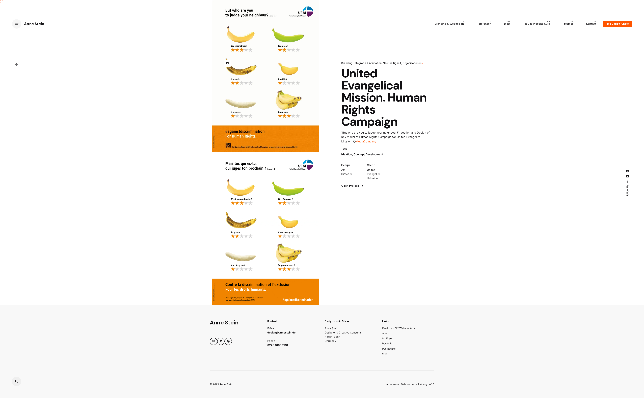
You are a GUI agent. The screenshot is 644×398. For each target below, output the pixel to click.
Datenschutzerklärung (414, 384)
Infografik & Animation (368, 63)
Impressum (392, 384)
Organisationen (411, 63)
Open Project (350, 186)
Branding (347, 63)
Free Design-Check (617, 23)
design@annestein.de (281, 332)
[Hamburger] (16, 24)
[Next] (621, 354)
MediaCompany (366, 141)
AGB (431, 384)
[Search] (16, 381)
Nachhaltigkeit (392, 63)
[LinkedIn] (227, 63)
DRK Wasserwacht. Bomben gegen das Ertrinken (608, 367)
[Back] (16, 64)
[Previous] (611, 354)
